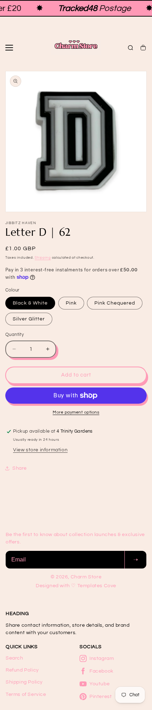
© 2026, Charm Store (76, 576)
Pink (71, 303)
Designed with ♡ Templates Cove (76, 585)
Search (14, 658)
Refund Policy (22, 670)
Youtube (99, 683)
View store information (40, 449)
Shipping (43, 257)
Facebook (101, 671)
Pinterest (100, 696)
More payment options (76, 412)
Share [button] (19, 468)
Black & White (30, 303)
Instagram (101, 658)
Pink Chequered (114, 303)
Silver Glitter (29, 319)
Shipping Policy (24, 682)
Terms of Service (26, 694)
